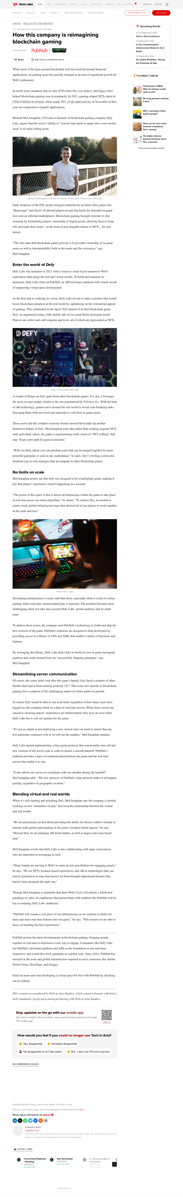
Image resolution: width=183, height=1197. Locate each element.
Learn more (40, 999)
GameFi (44, 107)
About (84, 4)
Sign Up (147, 4)
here (81, 1109)
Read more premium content (152, 148)
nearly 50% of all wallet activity (72, 102)
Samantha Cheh (32, 1130)
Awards (109, 4)
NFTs (101, 96)
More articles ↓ (65, 1188)
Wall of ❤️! (48, 1114)
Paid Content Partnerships (38, 23)
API (67, 282)
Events (73, 4)
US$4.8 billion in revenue (28, 102)
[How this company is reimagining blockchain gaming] (15, 1120)
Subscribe (161, 13)
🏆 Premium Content (145, 75)
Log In (158, 4)
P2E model (46, 205)
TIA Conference (125, 4)
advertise (96, 4)
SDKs (66, 636)
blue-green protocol (66, 745)
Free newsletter (137, 13)
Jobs (48, 4)
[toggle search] (167, 4)
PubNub (55, 282)
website (25, 981)
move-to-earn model (29, 402)
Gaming (17, 23)
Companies (60, 4)
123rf (71, 591)
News (40, 4)
